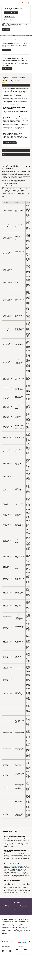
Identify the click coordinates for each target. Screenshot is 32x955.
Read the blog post (6, 49)
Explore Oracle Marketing (10, 142)
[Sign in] (26, 3)
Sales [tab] (3, 185)
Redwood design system (14, 866)
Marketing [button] (5, 85)
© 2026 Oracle (5, 941)
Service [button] (5, 154)
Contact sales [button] (17, 909)
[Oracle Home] (6, 3)
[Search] (20, 3)
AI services (13, 854)
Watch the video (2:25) (7, 68)
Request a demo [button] (6, 29)
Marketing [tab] (13, 185)
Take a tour (24, 906)
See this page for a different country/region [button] (14, 20)
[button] (3, 3)
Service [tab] (7, 185)
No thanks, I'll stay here (9, 16)
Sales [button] (4, 150)
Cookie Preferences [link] (5, 943)
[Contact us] (29, 3)
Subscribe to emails (6, 946)
